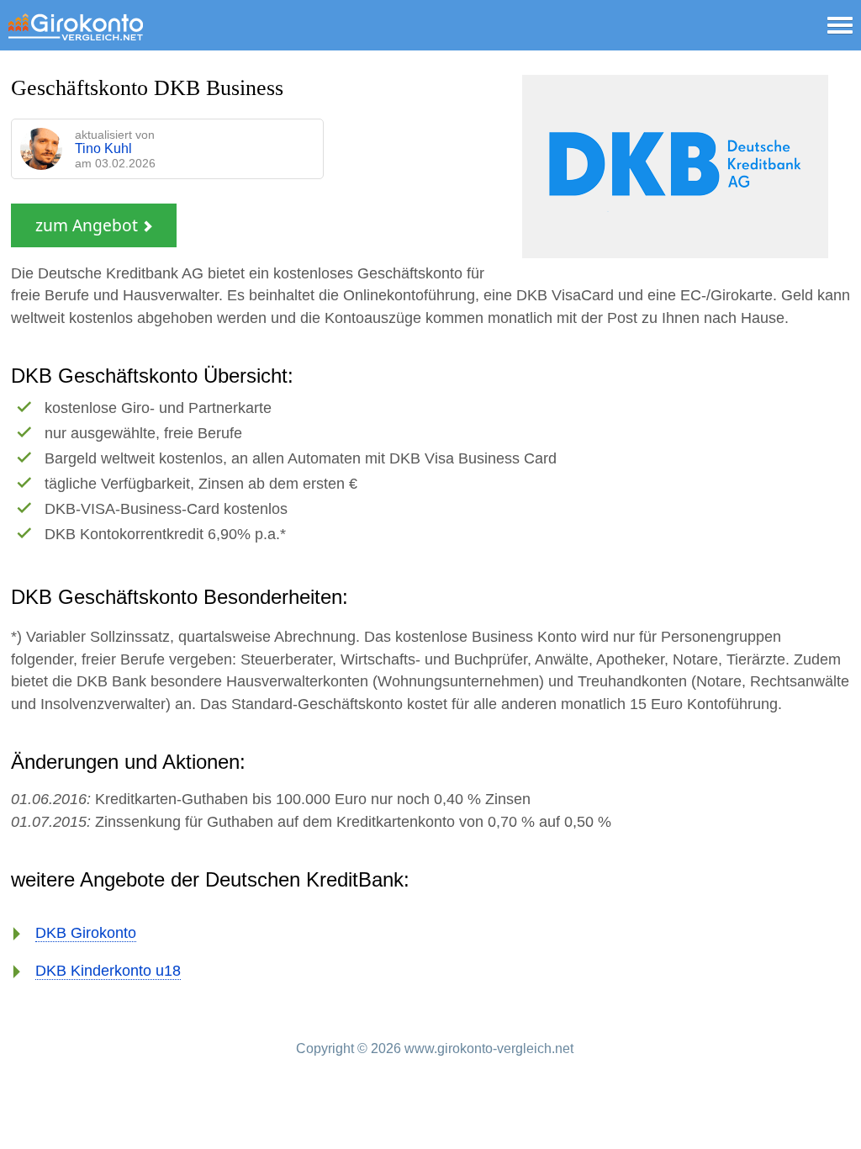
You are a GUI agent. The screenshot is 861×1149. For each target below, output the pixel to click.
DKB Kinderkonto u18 (108, 970)
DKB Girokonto (85, 932)
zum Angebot (88, 225)
